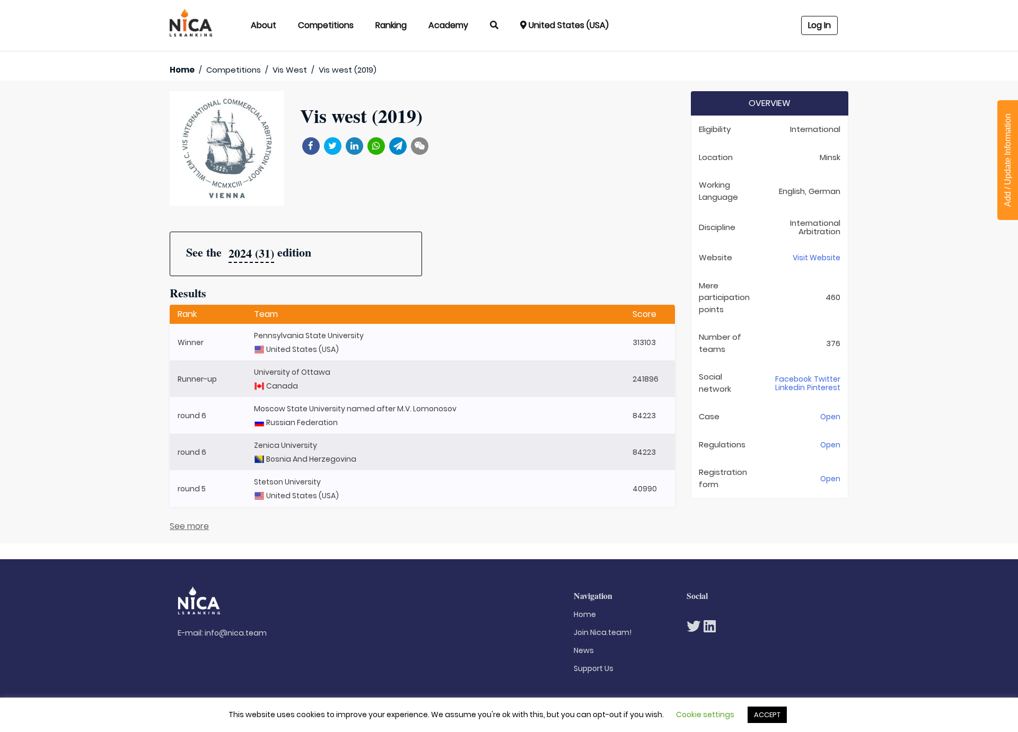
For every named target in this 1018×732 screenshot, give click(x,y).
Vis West (290, 69)
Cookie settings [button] (705, 714)
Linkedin (790, 387)
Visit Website (816, 257)
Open (830, 416)
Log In (819, 25)
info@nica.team (236, 633)
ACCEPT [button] (767, 715)
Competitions (326, 25)
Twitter (827, 379)
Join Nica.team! (602, 632)
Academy (448, 25)
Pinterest (823, 387)
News (584, 650)
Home (182, 69)
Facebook (793, 379)
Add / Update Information (1007, 160)
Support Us (593, 668)
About (263, 25)
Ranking (391, 25)
